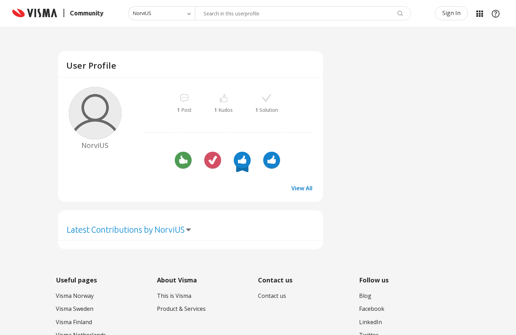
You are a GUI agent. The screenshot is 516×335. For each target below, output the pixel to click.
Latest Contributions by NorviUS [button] (126, 229)
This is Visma (174, 296)
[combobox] (303, 13)
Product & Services (181, 309)
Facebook (371, 309)
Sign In (451, 13)
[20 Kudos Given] (242, 161)
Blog (365, 296)
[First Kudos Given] (271, 161)
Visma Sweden (74, 309)
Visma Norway (75, 296)
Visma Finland (74, 322)
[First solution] (212, 161)
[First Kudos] (183, 161)
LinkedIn (370, 322)
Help (496, 13)
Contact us (272, 296)
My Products (479, 13)
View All (301, 188)
